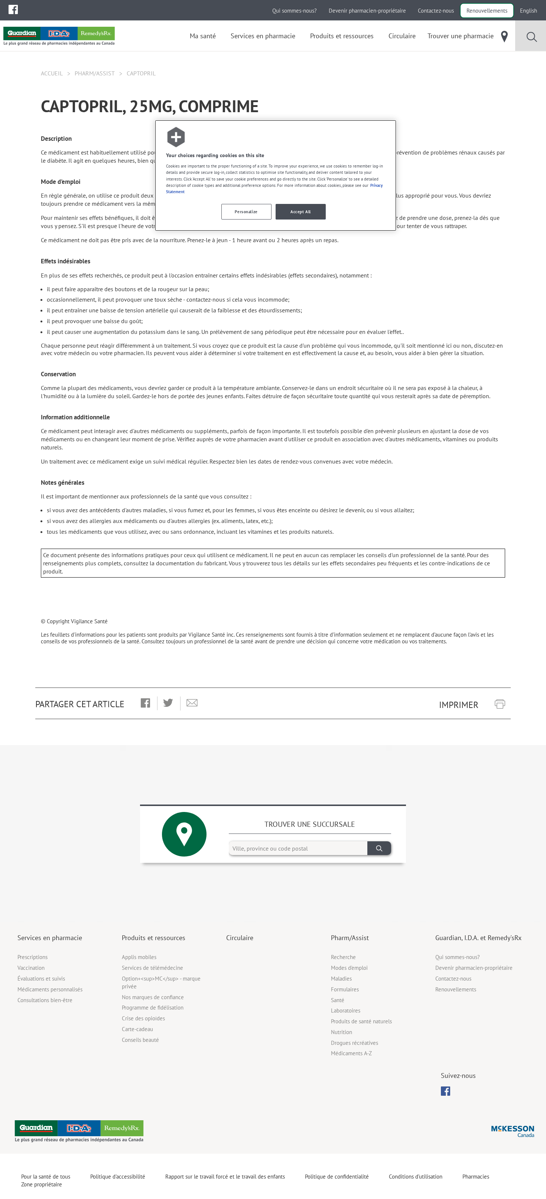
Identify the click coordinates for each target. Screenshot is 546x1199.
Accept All (300, 211)
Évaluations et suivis (41, 978)
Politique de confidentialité (337, 1176)
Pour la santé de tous (45, 1176)
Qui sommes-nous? (294, 10)
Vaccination (31, 967)
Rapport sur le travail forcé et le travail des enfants (225, 1176)
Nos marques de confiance (153, 997)
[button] (145, 703)
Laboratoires (345, 1010)
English (528, 10)
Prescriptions (32, 957)
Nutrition (341, 1032)
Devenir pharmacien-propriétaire (367, 10)
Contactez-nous (436, 10)
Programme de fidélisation (152, 1007)
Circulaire (239, 937)
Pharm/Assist (95, 73)
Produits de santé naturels (361, 1021)
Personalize (246, 211)
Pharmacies (475, 1176)
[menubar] (13, 9)
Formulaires (345, 989)
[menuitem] (13, 9)
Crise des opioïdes (143, 1018)
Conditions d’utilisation (415, 1176)
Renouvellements (487, 10)
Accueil (52, 73)
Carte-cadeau (137, 1029)
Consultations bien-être (44, 1000)
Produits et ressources (153, 937)
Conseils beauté (140, 1039)
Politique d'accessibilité (117, 1176)
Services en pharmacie (49, 937)
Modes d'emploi (349, 967)
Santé (337, 1000)
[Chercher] (379, 848)
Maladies (341, 978)
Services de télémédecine (152, 967)
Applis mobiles (139, 957)
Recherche (343, 957)
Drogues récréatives (354, 1042)
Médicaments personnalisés (49, 989)
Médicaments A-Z (351, 1053)
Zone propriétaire (41, 1184)
